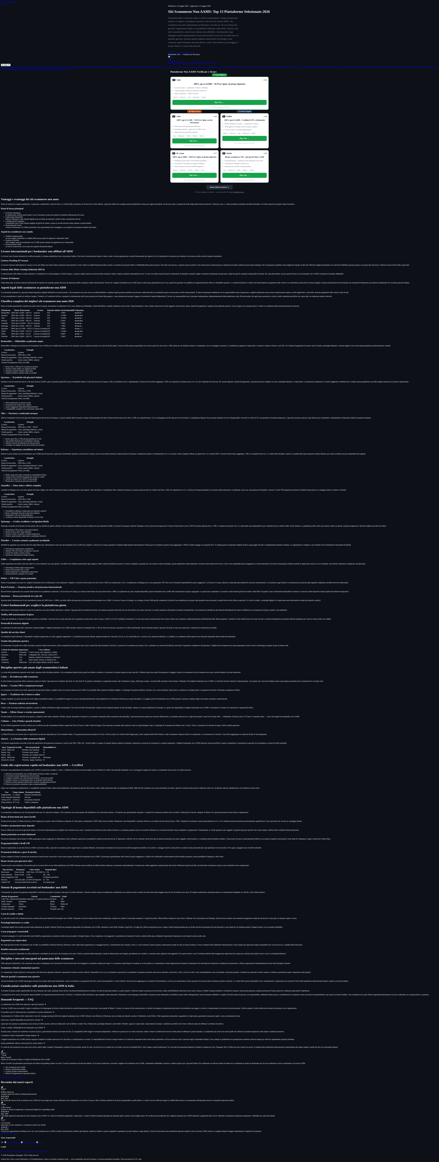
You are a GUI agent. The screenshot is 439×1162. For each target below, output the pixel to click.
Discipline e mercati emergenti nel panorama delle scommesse (413, 67)
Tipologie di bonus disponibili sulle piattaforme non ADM (326, 67)
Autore (3, 4)
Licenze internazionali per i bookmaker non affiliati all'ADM (60, 67)
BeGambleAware (28, 1142)
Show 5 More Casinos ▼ (219, 187)
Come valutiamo (29, 1151)
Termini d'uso (12, 1151)
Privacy (3, 1151)
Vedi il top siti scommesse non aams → (182, 52)
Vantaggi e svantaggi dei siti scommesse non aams (19, 67)
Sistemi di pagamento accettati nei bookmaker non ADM (369, 67)
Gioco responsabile (42, 1151)
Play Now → (219, 102)
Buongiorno (8, 2)
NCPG (39, 1142)
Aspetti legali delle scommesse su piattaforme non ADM (104, 67)
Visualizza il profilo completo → (12, 1077)
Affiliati (20, 1151)
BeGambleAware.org (238, 192)
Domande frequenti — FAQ (59, 69)
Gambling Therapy (12, 1142)
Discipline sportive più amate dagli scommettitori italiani (232, 67)
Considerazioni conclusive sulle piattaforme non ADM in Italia (24, 69)
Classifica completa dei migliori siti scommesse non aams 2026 (148, 67)
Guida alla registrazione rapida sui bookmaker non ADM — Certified (279, 67)
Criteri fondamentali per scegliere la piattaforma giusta (191, 67)
